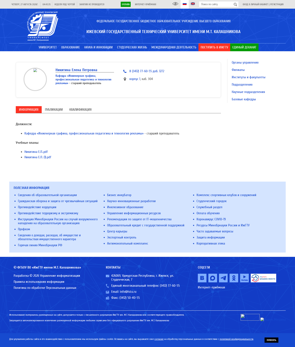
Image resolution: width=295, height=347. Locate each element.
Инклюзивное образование (125, 207)
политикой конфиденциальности (236, 339)
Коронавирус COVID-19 (211, 219)
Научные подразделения (248, 92)
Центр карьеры (117, 231)
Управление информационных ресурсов (134, 213)
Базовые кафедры (244, 99)
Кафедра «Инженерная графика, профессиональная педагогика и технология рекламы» (83, 79)
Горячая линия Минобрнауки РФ (40, 245)
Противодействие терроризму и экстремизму (48, 213)
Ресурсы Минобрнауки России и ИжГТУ (223, 225)
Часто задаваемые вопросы (215, 231)
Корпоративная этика (211, 243)
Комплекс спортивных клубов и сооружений (226, 195)
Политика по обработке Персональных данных (45, 288)
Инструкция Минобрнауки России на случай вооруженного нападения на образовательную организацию (58, 221)
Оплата (126, 4)
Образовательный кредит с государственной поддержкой (145, 225)
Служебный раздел (209, 207)
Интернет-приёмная (145, 4)
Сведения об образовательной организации (47, 195)
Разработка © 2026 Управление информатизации (47, 276)
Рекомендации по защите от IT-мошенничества (139, 219)
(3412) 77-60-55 (170, 286)
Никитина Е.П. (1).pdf (37, 157)
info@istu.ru (128, 292)
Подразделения (242, 84)
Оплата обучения (208, 213)
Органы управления (245, 62)
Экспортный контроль (121, 237)
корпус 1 (134, 79)
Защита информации (211, 237)
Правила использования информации (39, 282)
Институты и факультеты (248, 77)
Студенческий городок (212, 201)
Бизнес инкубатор (119, 195)
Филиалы (238, 70)
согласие (158, 339)
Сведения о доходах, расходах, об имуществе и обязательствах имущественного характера (49, 237)
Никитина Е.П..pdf (36, 152)
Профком (24, 229)
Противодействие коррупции (37, 207)
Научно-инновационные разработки (131, 201)
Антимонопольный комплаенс (127, 243)
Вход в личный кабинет (255, 4)
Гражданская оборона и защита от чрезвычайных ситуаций (58, 201)
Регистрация (277, 4)
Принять (271, 340)
